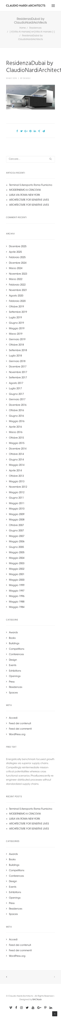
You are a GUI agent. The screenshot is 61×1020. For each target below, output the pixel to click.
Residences (35, 28)
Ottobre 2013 (16, 476)
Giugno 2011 (16, 498)
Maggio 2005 (16, 553)
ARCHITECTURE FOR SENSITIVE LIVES (29, 200)
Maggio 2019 (16, 329)
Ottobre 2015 (16, 438)
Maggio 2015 (16, 443)
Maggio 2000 (16, 580)
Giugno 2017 (16, 394)
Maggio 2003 (16, 563)
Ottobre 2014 (16, 454)
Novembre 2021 (18, 290)
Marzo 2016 (15, 432)
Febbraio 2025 (17, 257)
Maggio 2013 (16, 482)
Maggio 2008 (16, 520)
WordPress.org (17, 734)
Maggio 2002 (16, 569)
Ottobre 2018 (16, 345)
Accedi (13, 718)
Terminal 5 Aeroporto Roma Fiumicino (30, 185)
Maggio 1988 (16, 602)
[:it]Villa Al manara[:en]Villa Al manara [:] (32, 32)
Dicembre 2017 (17, 367)
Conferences (16, 654)
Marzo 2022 (15, 279)
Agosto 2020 (16, 296)
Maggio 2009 (16, 514)
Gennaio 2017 (17, 400)
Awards (13, 633)
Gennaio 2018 (17, 361)
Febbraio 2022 (17, 285)
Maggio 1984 (16, 607)
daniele (26, 78)
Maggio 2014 (16, 465)
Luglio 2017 (15, 389)
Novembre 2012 (18, 487)
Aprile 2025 (15, 252)
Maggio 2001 (16, 574)
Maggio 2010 (16, 509)
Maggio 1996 (16, 596)
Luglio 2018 (15, 356)
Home (22, 28)
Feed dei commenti (20, 729)
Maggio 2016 (16, 421)
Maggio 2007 (16, 536)
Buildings (14, 644)
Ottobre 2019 (16, 307)
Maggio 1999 (16, 585)
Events (12, 665)
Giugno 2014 (16, 460)
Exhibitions (15, 671)
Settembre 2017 (18, 378)
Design (13, 660)
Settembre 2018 (18, 350)
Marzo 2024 (15, 268)
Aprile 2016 (15, 427)
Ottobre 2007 (16, 525)
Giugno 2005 (16, 547)
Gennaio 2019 (17, 339)
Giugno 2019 (16, 323)
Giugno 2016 (16, 416)
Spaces (13, 693)
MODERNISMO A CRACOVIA (25, 190)
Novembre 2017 (18, 372)
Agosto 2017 (16, 383)
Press (12, 682)
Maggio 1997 (16, 591)
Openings (15, 676)
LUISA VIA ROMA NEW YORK (24, 195)
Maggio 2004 (16, 558)
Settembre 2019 (18, 312)
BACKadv (37, 1000)
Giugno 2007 (16, 531)
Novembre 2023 (18, 274)
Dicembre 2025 (17, 246)
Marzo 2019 (15, 334)
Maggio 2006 (16, 542)
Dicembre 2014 (17, 449)
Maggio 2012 (16, 493)
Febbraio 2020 (17, 301)
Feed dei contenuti (20, 724)
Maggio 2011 (16, 503)
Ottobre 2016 (16, 410)
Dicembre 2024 (17, 263)
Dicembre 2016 (17, 405)
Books (12, 638)
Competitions (16, 649)
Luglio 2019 (15, 318)
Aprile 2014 (15, 471)
